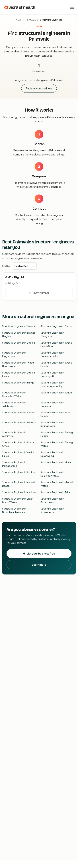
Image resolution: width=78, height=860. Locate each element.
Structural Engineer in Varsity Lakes (18, 454)
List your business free (41, 553)
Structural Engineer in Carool (56, 326)
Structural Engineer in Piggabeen (14, 354)
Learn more (39, 564)
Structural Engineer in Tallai (55, 492)
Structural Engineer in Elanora (18, 412)
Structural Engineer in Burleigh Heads (57, 434)
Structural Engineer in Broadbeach (52, 500)
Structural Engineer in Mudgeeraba (14, 464)
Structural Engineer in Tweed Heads (56, 364)
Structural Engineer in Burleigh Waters (57, 444)
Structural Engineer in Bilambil (18, 326)
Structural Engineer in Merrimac (19, 492)
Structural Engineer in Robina (18, 472)
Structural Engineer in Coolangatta (52, 374)
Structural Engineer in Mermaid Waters (57, 484)
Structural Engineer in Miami (55, 462)
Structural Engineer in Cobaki (18, 342)
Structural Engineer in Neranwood (52, 454)
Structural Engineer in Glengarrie (52, 334)
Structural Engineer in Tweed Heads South (56, 344)
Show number (41, 292)
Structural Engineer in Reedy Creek (18, 444)
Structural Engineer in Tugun (56, 392)
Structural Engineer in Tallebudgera (14, 404)
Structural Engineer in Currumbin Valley (52, 354)
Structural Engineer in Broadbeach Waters (14, 510)
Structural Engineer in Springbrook (52, 424)
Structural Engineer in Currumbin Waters (14, 394)
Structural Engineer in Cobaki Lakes (18, 374)
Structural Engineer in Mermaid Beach (19, 484)
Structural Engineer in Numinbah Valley (52, 474)
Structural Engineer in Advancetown (52, 510)
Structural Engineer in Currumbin (52, 404)
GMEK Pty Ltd (14, 277)
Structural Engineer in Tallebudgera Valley (52, 384)
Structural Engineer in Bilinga (18, 382)
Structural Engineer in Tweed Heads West (18, 364)
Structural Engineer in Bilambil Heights (18, 334)
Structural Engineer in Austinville (14, 434)
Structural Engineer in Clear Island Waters (17, 500)
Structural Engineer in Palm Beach (55, 414)
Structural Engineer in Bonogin (19, 422)
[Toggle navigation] (72, 7)
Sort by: (6, 265)
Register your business (39, 88)
